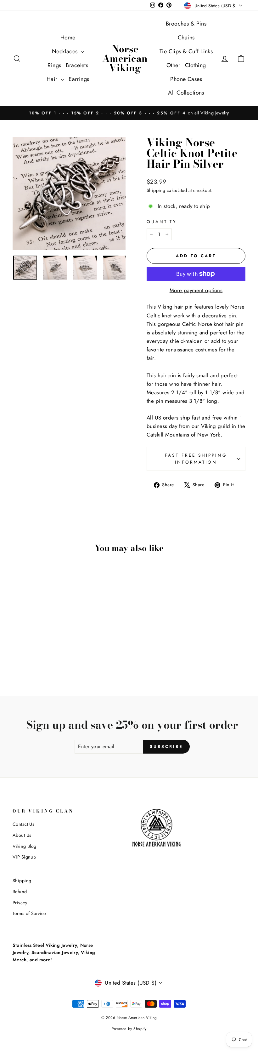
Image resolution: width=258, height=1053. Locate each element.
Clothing (195, 65)
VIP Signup (24, 857)
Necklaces (65, 51)
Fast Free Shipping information (196, 458)
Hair (53, 79)
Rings (54, 65)
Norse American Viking (125, 58)
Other (173, 65)
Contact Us (23, 824)
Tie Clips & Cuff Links (186, 51)
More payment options (196, 290)
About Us (22, 835)
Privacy (20, 903)
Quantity (162, 221)
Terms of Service (29, 913)
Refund (20, 891)
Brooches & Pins (186, 24)
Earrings (79, 79)
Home (68, 37)
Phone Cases (186, 79)
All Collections (186, 93)
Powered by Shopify (129, 1029)
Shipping (156, 190)
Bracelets (77, 65)
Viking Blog (24, 846)
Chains (186, 37)
